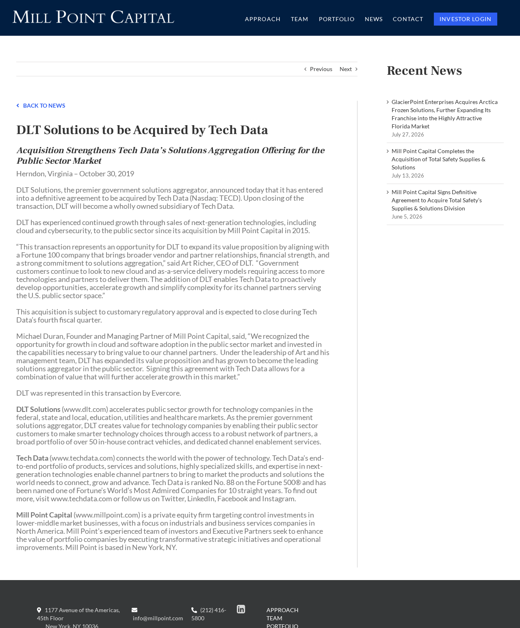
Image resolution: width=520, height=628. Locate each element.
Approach (282, 609)
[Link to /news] (17, 105)
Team (274, 618)
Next (346, 68)
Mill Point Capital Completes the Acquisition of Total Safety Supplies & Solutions (438, 159)
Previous (321, 68)
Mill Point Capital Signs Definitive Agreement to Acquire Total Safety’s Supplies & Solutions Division (437, 200)
